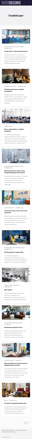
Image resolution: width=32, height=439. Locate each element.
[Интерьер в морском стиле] (16, 312)
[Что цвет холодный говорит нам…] (16, 390)
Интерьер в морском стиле (13, 327)
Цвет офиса (8, 290)
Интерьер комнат (9, 46)
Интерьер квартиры (9, 247)
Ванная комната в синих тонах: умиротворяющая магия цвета (14, 171)
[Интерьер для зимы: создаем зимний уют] (16, 76)
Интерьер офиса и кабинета (11, 285)
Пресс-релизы (5, 437)
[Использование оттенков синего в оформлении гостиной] (16, 350)
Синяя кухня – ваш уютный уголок (15, 51)
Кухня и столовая (19, 46)
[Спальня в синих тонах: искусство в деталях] (16, 197)
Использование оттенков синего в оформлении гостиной (15, 364)
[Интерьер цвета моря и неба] (16, 237)
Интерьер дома (18, 322)
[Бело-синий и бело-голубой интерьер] (16, 116)
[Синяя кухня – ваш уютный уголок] (16, 36)
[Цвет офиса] (16, 275)
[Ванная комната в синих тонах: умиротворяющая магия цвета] (16, 156)
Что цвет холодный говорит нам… (15, 403)
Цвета (5, 400)
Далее (25, 422)
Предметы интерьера (10, 86)
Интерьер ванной (9, 166)
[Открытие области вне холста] (29, 2)
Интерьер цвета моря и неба (13, 252)
